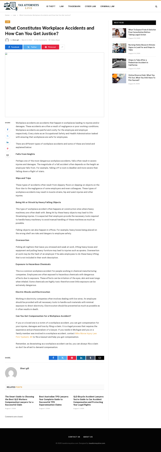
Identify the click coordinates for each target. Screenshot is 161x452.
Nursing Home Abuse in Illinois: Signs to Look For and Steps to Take (141, 47)
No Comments (41, 40)
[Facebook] (7, 129)
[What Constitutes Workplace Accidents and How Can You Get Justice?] (54, 85)
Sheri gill (16, 40)
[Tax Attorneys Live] (21, 6)
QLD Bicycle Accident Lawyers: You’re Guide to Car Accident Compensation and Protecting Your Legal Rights (88, 400)
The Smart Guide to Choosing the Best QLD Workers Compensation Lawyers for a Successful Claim (19, 400)
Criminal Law (107, 6)
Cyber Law (90, 6)
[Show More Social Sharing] (62, 47)
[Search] (156, 6)
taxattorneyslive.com (97, 443)
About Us (88, 437)
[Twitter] (7, 135)
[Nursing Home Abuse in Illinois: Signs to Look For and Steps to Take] (119, 48)
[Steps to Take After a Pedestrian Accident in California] (119, 63)
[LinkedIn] (7, 142)
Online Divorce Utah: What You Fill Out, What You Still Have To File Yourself (141, 77)
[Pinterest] (7, 148)
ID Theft (50, 6)
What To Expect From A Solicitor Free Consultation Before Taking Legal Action (142, 32)
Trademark (74, 6)
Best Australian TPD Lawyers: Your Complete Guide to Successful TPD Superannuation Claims (54, 400)
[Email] (7, 155)
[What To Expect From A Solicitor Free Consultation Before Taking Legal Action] (119, 33)
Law (62, 6)
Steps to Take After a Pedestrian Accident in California (138, 62)
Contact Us (74, 437)
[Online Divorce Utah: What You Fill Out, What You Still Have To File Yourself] (119, 78)
